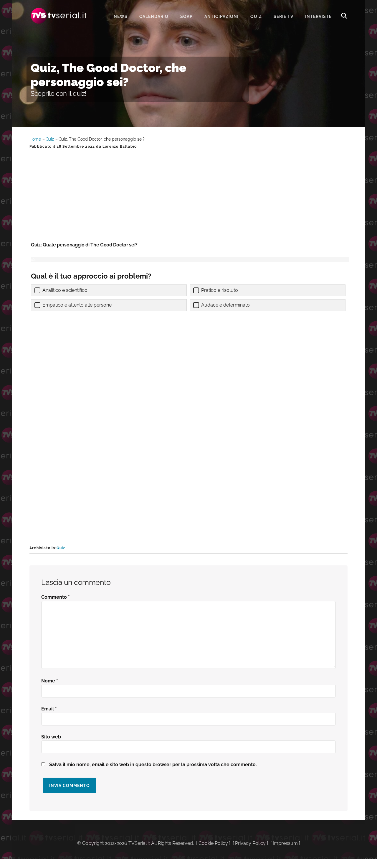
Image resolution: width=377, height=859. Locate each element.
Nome (49, 681)
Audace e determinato (225, 305)
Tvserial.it (58, 16)
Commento (55, 597)
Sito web (51, 737)
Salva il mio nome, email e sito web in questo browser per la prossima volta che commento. (153, 764)
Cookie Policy (213, 843)
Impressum (285, 843)
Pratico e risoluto (219, 290)
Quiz (50, 139)
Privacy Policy (250, 843)
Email (49, 709)
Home (35, 139)
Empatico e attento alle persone (77, 305)
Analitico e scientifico (64, 290)
